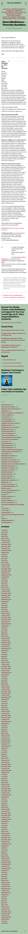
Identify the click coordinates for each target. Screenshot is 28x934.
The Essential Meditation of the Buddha (12, 504)
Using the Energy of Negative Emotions (12, 514)
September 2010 (6, 917)
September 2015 (6, 795)
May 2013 (4, 852)
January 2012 (5, 884)
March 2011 (4, 905)
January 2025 (5, 566)
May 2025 (4, 558)
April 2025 (4, 560)
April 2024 (4, 585)
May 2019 (4, 705)
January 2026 (5, 542)
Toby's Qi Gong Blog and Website (12, 363)
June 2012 (4, 874)
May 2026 (4, 534)
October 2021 (5, 646)
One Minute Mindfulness (9, 18)
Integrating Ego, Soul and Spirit (10, 451)
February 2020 (5, 687)
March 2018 (4, 734)
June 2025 (4, 556)
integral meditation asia (15, 279)
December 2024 (6, 569)
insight (20, 277)
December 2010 (6, 911)
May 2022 (4, 632)
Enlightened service (7, 429)
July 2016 (4, 774)
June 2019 (4, 703)
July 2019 (4, 701)
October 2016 (5, 768)
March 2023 (4, 611)
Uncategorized (21, 18)
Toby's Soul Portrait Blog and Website (13, 366)
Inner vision (18, 10)
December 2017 (6, 740)
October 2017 (5, 744)
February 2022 (5, 638)
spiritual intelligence (7, 500)
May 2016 (4, 778)
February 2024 (5, 589)
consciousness (14, 277)
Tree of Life (4, 508)
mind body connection (7, 470)
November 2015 (6, 791)
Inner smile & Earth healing (9, 439)
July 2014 (4, 823)
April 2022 (4, 634)
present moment (21, 285)
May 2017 (4, 754)
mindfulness (12, 283)
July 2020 (4, 676)
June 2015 (4, 801)
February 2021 (5, 662)
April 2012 (4, 878)
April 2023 (4, 609)
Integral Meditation (20, 12)
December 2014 (6, 813)
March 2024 (4, 587)
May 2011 (4, 901)
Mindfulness (21, 17)
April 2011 (4, 903)
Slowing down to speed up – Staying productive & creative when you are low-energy (13, 340)
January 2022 (5, 640)
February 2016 (5, 784)
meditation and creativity (8, 459)
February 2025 (5, 564)
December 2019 (6, 691)
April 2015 (4, 805)
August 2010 (5, 919)
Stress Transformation (8, 502)
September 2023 (6, 599)
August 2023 (5, 601)
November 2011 (6, 888)
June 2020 (4, 679)
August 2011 (5, 894)
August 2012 (5, 870)
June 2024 (4, 581)
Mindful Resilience (6, 478)
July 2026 (4, 530)
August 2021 (5, 650)
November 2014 (6, 815)
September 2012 (6, 868)
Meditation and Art (6, 457)
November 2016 (6, 766)
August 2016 (5, 772)
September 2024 (6, 575)
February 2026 (5, 540)
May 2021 (4, 656)
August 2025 (5, 552)
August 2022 (5, 626)
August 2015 (5, 797)
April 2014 (4, 829)
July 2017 (4, 750)
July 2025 (4, 554)
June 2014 (4, 825)
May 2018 (4, 729)
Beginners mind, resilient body (10, 409)
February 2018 (5, 736)
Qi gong (3, 494)
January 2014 (5, 835)
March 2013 (4, 856)
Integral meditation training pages (11, 449)
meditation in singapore (20, 280)
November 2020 (6, 668)
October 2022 (5, 621)
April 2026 (4, 536)
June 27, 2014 (18, 28)
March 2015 (4, 807)
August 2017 (5, 748)
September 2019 (6, 697)
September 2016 (6, 770)
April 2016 (4, 780)
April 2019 (4, 707)
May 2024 (4, 583)
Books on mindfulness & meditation (11, 413)
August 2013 (5, 846)
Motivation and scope (7, 484)
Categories (2, 401)
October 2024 (5, 573)
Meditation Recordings (8, 466)
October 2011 (5, 890)
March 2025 (4, 562)
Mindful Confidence (7, 474)
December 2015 (6, 789)
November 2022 (6, 619)
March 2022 (4, 636)
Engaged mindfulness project (10, 423)
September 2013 (6, 844)
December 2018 (6, 715)
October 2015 (5, 793)
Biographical (10, 10)
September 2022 (6, 624)
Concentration (6, 277)
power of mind (13, 285)
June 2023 (4, 605)
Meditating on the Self (7, 455)
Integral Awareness (8, 12)
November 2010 (6, 913)
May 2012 (4, 876)
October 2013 (5, 841)
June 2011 (4, 899)
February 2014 (5, 833)
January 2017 (5, 762)
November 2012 (6, 864)
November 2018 (6, 717)
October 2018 (5, 719)
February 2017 (5, 760)
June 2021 (4, 654)
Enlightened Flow (6, 425)
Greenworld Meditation (8, 435)
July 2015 (4, 799)
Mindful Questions (14, 282)
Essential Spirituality (7, 431)
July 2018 (4, 725)
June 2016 (4, 776)
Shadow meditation (7, 496)
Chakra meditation (6, 415)
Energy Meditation (6, 421)
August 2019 (5, 699)
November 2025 (6, 546)
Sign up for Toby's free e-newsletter (11, 322)
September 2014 (6, 819)
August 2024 (5, 577)
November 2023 (6, 595)
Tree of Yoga (5, 510)
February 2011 (5, 907)
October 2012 (5, 866)
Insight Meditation (6, 443)
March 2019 (4, 709)
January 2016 (5, 786)
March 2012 (4, 880)
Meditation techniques (14, 15)
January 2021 (5, 664)
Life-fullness (5, 453)
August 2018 (5, 723)
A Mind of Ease (7, 9)
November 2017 (6, 742)
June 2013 (4, 850)
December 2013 (6, 837)
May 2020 (4, 681)
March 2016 (4, 782)
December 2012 (6, 862)
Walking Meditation (7, 520)
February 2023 (5, 613)
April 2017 (4, 756)
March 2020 (5, 685)
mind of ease (6, 282)
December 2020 (6, 666)
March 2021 (4, 660)
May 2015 (4, 803)
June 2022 (4, 630)
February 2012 (5, 882)
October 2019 (5, 695)
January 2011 (5, 909)
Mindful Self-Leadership (10, 17)
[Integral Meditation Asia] (14, 396)
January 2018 (5, 738)
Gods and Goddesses (7, 433)
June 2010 (4, 923)
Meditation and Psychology (14, 13)
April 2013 (4, 854)
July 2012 (4, 872)
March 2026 (4, 538)
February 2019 (5, 711)
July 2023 (4, 603)
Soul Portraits (5, 498)
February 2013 (5, 858)
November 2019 (6, 693)
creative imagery (6, 419)
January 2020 (5, 689)
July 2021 (4, 652)
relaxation (19, 286)
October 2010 (5, 915)
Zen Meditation (5, 522)
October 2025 (5, 548)
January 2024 (5, 591)
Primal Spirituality (6, 492)
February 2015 (5, 809)
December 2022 (6, 617)
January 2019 (5, 713)
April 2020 (4, 683)
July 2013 (4, 848)
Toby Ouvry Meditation (14, 3)
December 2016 (6, 764)
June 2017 (4, 752)
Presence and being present (9, 490)
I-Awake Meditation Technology (10, 437)
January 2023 (5, 615)
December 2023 (6, 593)
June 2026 (4, 532)
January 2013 (5, 860)
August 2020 (5, 674)
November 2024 (6, 571)
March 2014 (4, 831)
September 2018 (6, 721)
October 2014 (5, 817)
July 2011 (4, 896)
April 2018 (4, 731)
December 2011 (6, 886)
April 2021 (4, 658)
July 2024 (4, 579)
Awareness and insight (18, 9)
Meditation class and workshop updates (13, 464)
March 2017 (4, 758)
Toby (11, 28)
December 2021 (6, 642)
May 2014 (4, 827)
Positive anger (5, 488)
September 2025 (6, 550)
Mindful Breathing (6, 472)
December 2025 (6, 544)
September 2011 (6, 892)
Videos (3, 518)
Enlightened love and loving (9, 427)
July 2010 (4, 921)
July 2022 (4, 628)
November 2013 (6, 839)
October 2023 (5, 597)
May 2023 (4, 607)
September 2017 (6, 746)
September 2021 (6, 648)
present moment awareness (10, 286)
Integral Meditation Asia (9, 359)
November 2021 (6, 644)
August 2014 (5, 821)
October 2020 (5, 670)
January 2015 (5, 811)
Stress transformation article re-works (12, 330)
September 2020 (6, 672)
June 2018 (4, 727)
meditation (11, 280)
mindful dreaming (6, 476)
